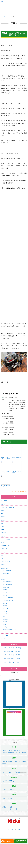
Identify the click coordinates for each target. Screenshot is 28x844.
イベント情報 (4, 635)
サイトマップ (19, 829)
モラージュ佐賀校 (5, 539)
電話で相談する (8, 841)
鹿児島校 (5, 619)
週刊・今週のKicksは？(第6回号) (12, 655)
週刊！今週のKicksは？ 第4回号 (12, 662)
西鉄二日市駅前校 (7, 581)
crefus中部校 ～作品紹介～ (9, 434)
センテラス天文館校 (8, 781)
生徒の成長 (6, 573)
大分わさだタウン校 (8, 600)
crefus (2, 526)
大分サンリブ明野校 (8, 597)
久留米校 (3, 532)
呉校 (2, 558)
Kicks (2, 529)
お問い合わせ (21, 841)
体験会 (3, 523)
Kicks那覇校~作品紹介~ (8, 429)
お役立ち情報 (4, 548)
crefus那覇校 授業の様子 (9, 418)
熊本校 (3, 516)
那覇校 (3, 513)
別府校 (3, 536)
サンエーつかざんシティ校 (7, 507)
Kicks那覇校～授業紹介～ (9, 423)
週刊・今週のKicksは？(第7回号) (12, 651)
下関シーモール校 (5, 561)
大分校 (3, 504)
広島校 (3, 552)
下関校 (5, 589)
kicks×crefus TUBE (5, 545)
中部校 (3, 510)
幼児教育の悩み (7, 570)
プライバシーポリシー (10, 829)
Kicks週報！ (4, 500)
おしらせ (11, 416)
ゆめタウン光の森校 (14, 772)
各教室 (3, 520)
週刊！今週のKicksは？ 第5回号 (12, 658)
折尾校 (5, 592)
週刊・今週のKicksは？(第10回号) (12, 648)
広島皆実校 (4, 555)
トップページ (4, 16)
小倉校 (3, 542)
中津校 (3, 564)
